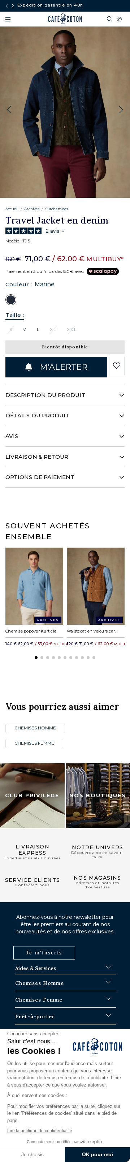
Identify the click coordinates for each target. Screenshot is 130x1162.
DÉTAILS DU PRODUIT (37, 415)
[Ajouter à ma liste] (116, 365)
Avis (11, 436)
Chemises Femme (34, 743)
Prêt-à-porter (35, 1016)
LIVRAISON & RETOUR (36, 456)
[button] (121, 110)
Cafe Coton (65, 18)
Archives (31, 208)
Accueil (11, 208)
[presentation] (7, 6)
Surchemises (56, 208)
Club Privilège (32, 795)
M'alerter (62, 367)
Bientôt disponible (65, 346)
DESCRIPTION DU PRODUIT (45, 395)
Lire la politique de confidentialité (39, 1130)
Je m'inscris (44, 953)
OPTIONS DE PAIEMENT (39, 477)
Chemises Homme (35, 728)
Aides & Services (35, 968)
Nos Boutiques (97, 795)
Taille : (14, 314)
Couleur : (18, 284)
